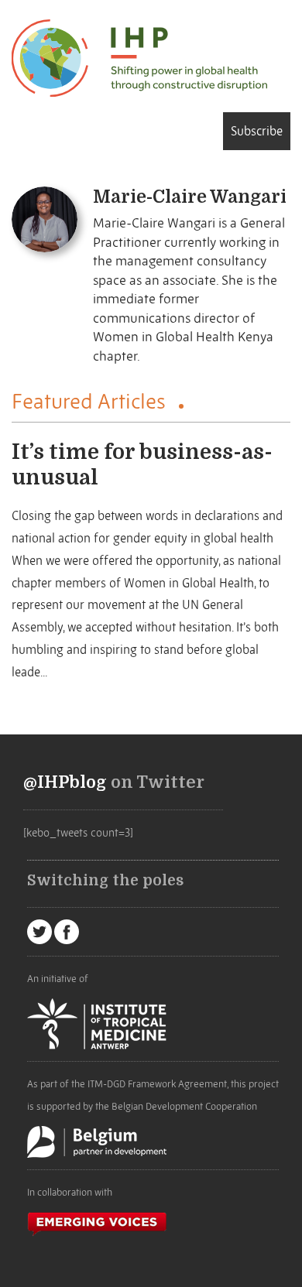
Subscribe (257, 131)
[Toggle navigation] (17, 130)
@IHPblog (65, 782)
